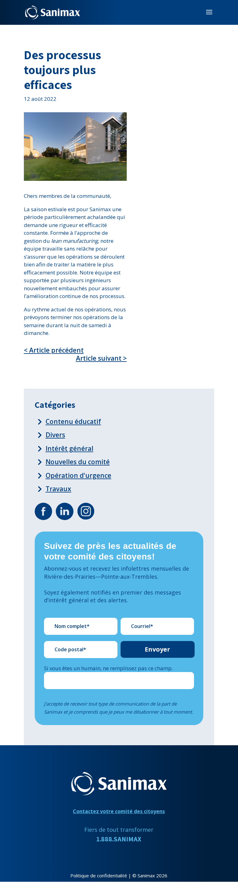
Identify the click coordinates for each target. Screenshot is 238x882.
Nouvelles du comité (78, 461)
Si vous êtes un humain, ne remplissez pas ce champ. (108, 668)
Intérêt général (69, 448)
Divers (55, 434)
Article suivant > (101, 358)
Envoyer (157, 649)
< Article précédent (54, 350)
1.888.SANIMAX (118, 839)
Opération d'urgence (78, 475)
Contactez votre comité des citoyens (119, 811)
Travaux (58, 488)
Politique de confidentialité (98, 875)
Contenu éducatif (73, 421)
